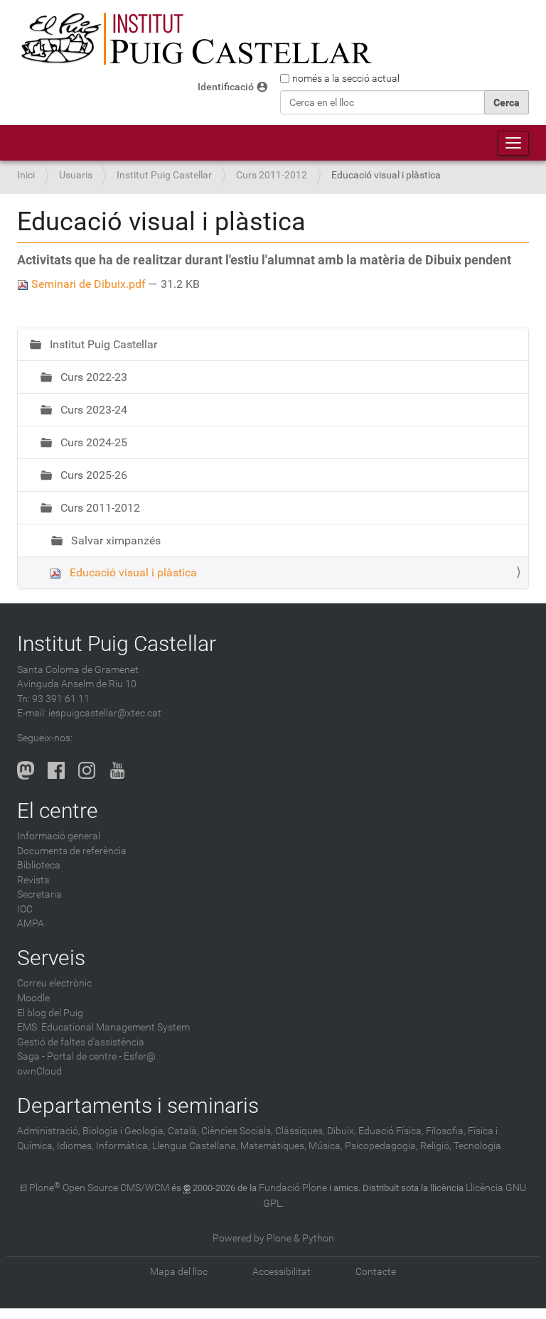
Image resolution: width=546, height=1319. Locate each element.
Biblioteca (38, 865)
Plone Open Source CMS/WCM (99, 1188)
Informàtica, (123, 1146)
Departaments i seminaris (138, 1105)
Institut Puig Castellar (164, 175)
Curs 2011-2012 (271, 175)
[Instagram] (86, 770)
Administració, (48, 1131)
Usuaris (75, 175)
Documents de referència (72, 851)
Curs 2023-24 (92, 409)
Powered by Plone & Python (273, 1238)
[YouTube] (117, 770)
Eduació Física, (391, 1131)
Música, (326, 1146)
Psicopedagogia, (381, 1146)
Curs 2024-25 (92, 442)
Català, (183, 1131)
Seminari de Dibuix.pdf (88, 284)
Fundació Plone (293, 1188)
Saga (28, 1056)
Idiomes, (75, 1146)
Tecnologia (477, 1146)
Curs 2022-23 (92, 377)
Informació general (58, 836)
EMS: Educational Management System (103, 1027)
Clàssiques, (300, 1131)
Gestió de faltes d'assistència (80, 1042)
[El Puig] (195, 39)
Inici (26, 175)
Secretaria (39, 894)
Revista (33, 880)
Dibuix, (341, 1131)
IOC (25, 909)
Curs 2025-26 (92, 475)
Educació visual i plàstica (132, 572)
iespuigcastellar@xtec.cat (104, 713)
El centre (57, 810)
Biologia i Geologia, (124, 1131)
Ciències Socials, (237, 1131)
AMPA (30, 923)
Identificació (226, 87)
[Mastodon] (25, 770)
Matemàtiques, (273, 1146)
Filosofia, (446, 1131)
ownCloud (39, 1071)
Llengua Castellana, (195, 1146)
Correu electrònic (54, 983)
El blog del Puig (50, 1013)
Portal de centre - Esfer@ (101, 1056)
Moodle (33, 998)
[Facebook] (56, 770)
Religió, (435, 1146)
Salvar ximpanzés (114, 540)
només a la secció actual (346, 78)
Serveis (51, 957)
